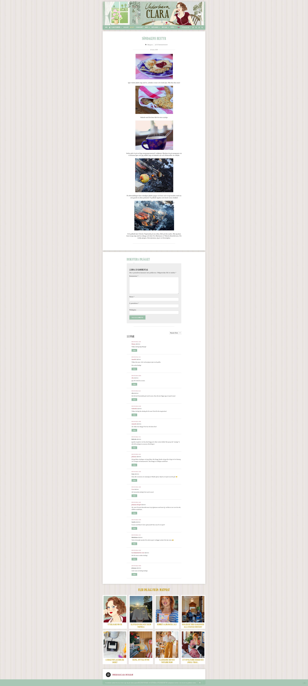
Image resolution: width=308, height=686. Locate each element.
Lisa (133, 489)
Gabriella (134, 408)
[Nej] (304, 683)
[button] (115, 27)
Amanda (134, 424)
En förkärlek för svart (138, 552)
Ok (200, 683)
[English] (179, 27)
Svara (134, 350)
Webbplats (132, 310)
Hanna (133, 344)
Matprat (150, 45)
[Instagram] (108, 674)
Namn (131, 296)
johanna (134, 456)
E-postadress (134, 303)
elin (133, 378)
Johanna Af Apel (136, 504)
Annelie (134, 359)
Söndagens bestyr (154, 38)
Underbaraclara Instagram (122, 675)
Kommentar (133, 276)
